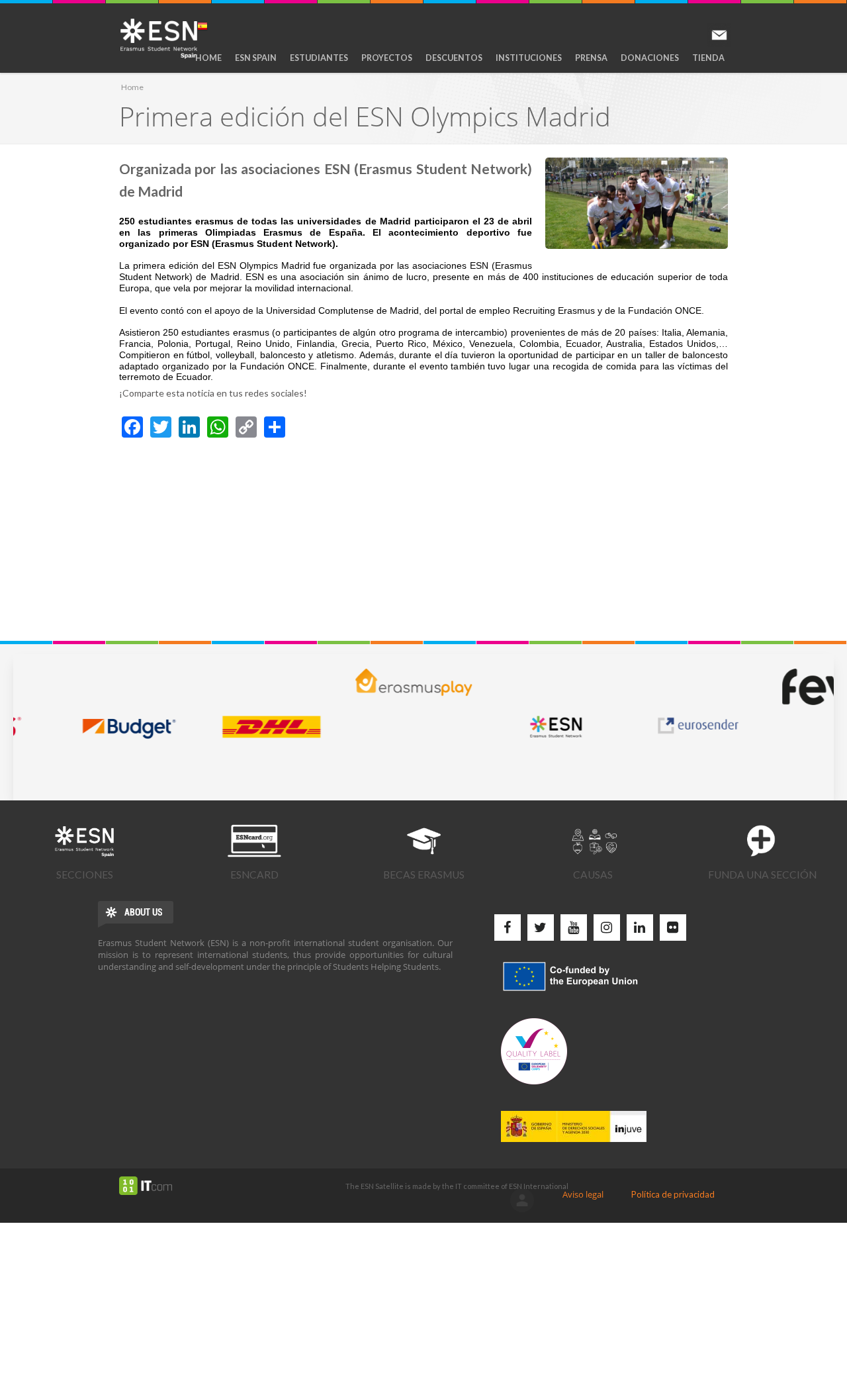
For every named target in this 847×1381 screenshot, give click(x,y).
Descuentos (453, 58)
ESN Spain (256, 58)
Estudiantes (319, 58)
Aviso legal (582, 1194)
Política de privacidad (673, 1194)
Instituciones (529, 58)
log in (522, 1200)
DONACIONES (650, 58)
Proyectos (386, 58)
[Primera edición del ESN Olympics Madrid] (636, 203)
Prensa (591, 58)
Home (208, 58)
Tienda (708, 58)
